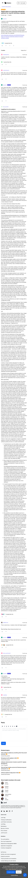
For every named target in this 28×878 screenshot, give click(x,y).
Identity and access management (8, 854)
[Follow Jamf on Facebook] (12, 811)
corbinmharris (6, 70)
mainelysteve (6, 54)
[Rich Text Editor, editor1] (14, 734)
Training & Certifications (6, 819)
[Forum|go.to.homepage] (8, 3)
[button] (2, 3)
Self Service (3, 852)
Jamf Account (4, 832)
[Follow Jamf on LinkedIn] (4, 811)
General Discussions (6, 6)
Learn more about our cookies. (15, 869)
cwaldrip (5, 695)
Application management (6, 845)
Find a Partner (4, 830)
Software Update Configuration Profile (10, 772)
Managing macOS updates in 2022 (9, 758)
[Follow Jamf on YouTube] (7, 811)
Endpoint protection (5, 856)
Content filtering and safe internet (8, 860)
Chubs (6, 782)
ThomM (6, 790)
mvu (6, 798)
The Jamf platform (5, 839)
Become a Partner (5, 828)
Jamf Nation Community (6, 821)
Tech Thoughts (4, 765)
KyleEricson (5, 622)
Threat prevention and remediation (8, 858)
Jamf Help (3, 817)
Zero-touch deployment (6, 841)
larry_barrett (5, 106)
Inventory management (6, 847)
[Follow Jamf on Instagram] (9, 811)
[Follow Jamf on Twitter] (1, 811)
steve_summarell (6, 653)
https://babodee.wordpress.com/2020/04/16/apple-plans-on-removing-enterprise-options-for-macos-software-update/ (12, 37)
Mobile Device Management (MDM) (9, 843)
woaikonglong (8, 794)
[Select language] (18, 3)
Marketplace (3, 826)
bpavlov (5, 18)
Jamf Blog (3, 824)
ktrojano (6, 786)
